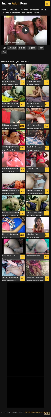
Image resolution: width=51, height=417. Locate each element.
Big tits (22, 48)
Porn (41, 48)
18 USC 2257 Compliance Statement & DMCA (37, 413)
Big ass (32, 48)
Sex (4, 52)
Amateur (12, 48)
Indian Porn (14, 3)
